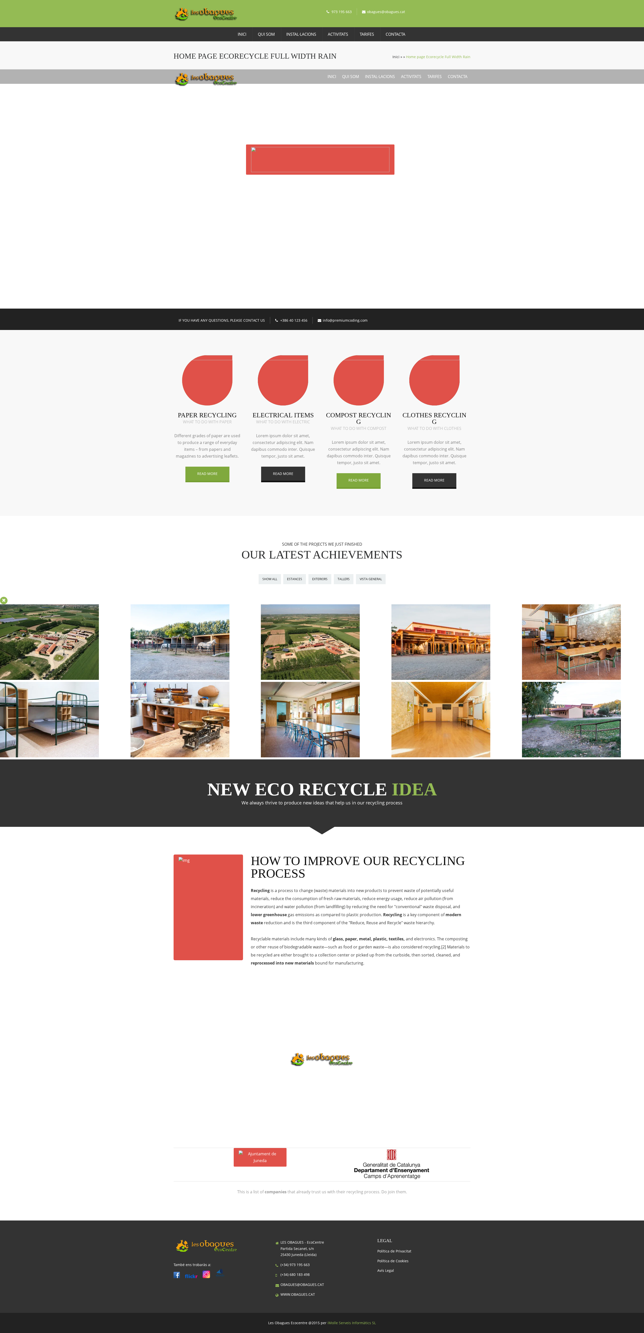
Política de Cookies (393, 1260)
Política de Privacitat (394, 1251)
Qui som (266, 34)
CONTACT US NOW (322, 1083)
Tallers (344, 579)
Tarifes (367, 34)
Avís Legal (385, 1270)
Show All (269, 579)
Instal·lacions (301, 34)
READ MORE (207, 473)
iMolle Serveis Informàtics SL (352, 1322)
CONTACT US (322, 208)
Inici (242, 34)
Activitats (338, 34)
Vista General (371, 579)
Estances (294, 579)
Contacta (395, 34)
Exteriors (320, 579)
